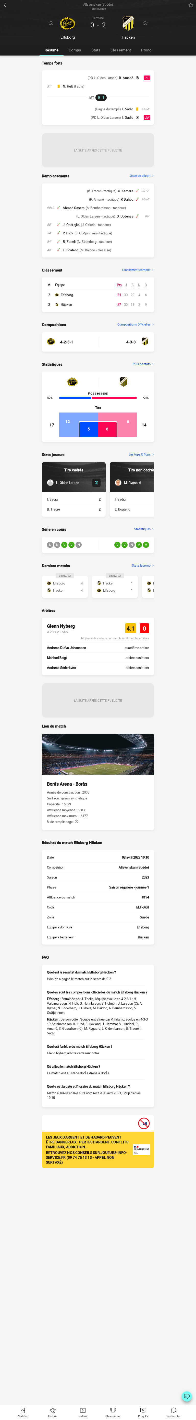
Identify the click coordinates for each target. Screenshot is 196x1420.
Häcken (66, 304)
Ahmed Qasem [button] (73, 207)
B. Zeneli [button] (69, 241)
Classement (121, 49)
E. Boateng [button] (70, 250)
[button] (63, 482)
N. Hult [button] (68, 86)
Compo (75, 49)
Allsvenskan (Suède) (134, 867)
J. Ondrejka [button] (71, 224)
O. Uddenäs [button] (125, 216)
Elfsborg (67, 294)
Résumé (51, 49)
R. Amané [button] (126, 77)
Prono (146, 49)
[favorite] (191, 5)
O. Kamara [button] (125, 191)
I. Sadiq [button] (127, 109)
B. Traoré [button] (53, 509)
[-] (187, 1396)
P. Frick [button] (68, 233)
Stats (95, 49)
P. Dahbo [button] (127, 199)
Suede (144, 917)
